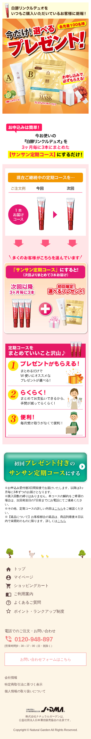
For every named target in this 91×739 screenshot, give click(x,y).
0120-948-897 (34, 639)
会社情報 (11, 677)
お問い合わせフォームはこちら (45, 659)
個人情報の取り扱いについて (25, 691)
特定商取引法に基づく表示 (23, 684)
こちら (58, 508)
